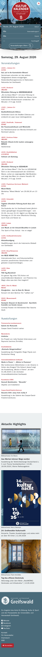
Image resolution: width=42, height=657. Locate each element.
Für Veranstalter (7, 635)
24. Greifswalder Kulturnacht (13, 531)
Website (6, 620)
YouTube (6, 628)
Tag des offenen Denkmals (12, 578)
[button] (38, 3)
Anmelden (8, 645)
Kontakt (4, 633)
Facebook (7, 623)
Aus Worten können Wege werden (15, 459)
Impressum (5, 638)
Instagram (7, 626)
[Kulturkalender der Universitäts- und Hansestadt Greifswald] (21, 11)
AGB (3, 640)
